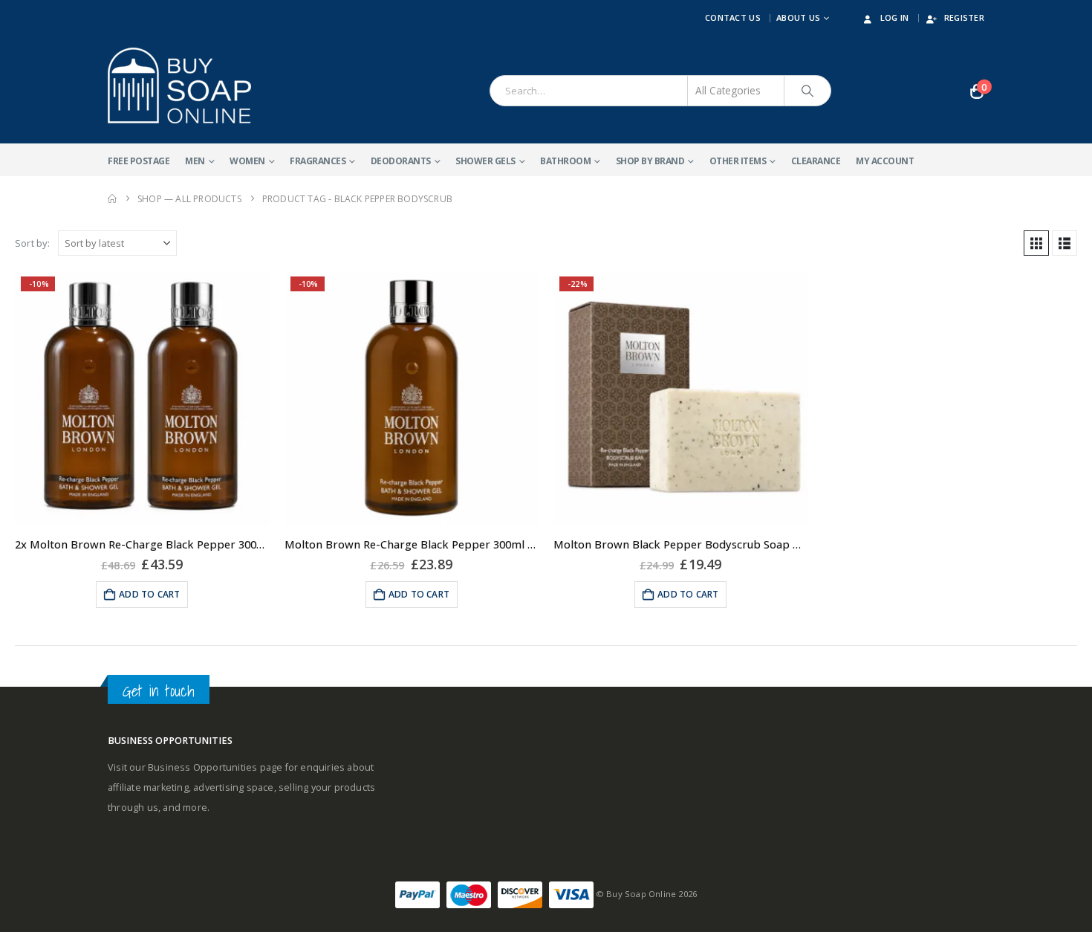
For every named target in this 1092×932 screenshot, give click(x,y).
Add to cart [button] (149, 594)
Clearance (816, 161)
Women (247, 161)
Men (195, 161)
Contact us (733, 17)
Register (964, 17)
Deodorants (401, 161)
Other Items (738, 161)
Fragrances (317, 161)
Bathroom (565, 161)
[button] (1036, 243)
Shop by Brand (650, 161)
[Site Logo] (179, 85)
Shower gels (485, 161)
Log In (894, 17)
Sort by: (33, 243)
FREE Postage (138, 161)
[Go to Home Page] (112, 199)
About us (798, 17)
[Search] (807, 91)
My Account (885, 161)
